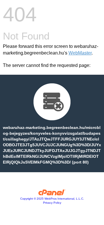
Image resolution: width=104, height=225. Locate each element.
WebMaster (80, 52)
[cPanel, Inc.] (52, 194)
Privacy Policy (52, 202)
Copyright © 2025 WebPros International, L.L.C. (52, 198)
